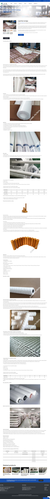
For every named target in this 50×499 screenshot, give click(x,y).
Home (11, 3)
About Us (15, 3)
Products (20, 3)
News (25, 3)
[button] (15, 21)
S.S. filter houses (23, 22)
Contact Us (30, 3)
